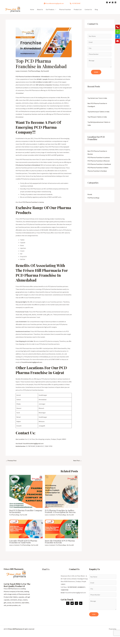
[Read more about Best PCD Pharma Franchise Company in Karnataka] (26, 491)
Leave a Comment (21, 71)
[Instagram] (112, 2)
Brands (90, 194)
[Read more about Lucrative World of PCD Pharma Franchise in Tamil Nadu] (26, 529)
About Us (40, 9)
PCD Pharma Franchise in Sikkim (98, 168)
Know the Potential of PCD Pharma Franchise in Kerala (60, 541)
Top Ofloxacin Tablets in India (97, 117)
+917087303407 (76, 3)
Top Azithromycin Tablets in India (98, 112)
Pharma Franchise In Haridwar (97, 171)
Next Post (77, 460)
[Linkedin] (115, 2)
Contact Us (88, 9)
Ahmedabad (45, 76)
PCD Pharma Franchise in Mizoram (99, 161)
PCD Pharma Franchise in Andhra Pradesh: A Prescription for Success (60, 511)
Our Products (50, 9)
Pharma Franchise (65, 9)
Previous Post (11, 460)
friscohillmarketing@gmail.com (55, 3)
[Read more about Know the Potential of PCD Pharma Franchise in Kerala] (61, 529)
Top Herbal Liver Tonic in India (97, 98)
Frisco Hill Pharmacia (15, 629)
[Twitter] (110, 2)
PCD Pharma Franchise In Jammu (33, 202)
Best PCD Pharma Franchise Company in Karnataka (25, 511)
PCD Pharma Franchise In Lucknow (99, 157)
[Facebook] (107, 2)
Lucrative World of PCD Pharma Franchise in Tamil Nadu (23, 541)
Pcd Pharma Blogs (34, 71)
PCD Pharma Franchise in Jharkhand (99, 164)
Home (32, 9)
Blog (96, 9)
